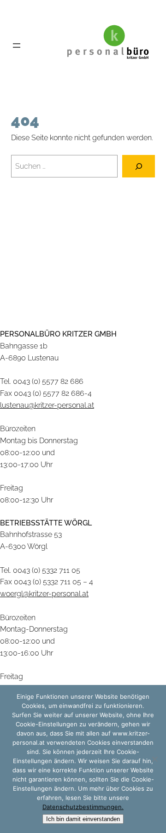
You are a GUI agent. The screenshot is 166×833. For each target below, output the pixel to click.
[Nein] (154, 759)
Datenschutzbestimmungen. (83, 806)
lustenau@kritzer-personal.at (47, 405)
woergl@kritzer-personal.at (44, 593)
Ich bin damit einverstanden (83, 819)
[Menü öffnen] (16, 45)
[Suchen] (138, 166)
